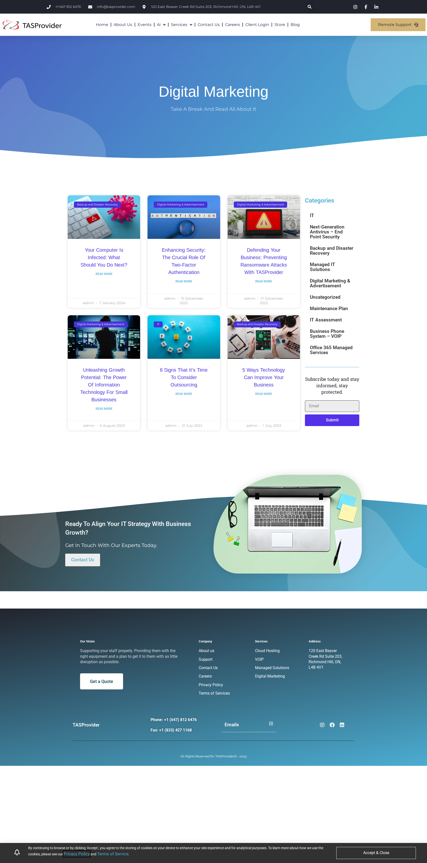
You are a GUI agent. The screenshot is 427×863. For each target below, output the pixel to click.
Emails (232, 724)
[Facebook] (332, 725)
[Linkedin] (342, 725)
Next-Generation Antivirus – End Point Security (327, 232)
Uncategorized (325, 297)
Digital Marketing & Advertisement (330, 283)
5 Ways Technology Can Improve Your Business (263, 377)
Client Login (257, 24)
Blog (295, 24)
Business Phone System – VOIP (327, 333)
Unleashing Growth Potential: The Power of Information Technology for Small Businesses (104, 384)
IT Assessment (326, 320)
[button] (310, 7)
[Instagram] (322, 725)
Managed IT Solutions (322, 267)
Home (102, 24)
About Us (123, 24)
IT (312, 215)
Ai (159, 24)
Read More (104, 274)
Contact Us (209, 24)
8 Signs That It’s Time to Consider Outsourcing (184, 377)
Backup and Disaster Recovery (331, 250)
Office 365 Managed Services (331, 350)
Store (280, 24)
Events (144, 24)
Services (179, 24)
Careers (232, 24)
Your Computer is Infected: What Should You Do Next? (104, 257)
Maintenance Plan (329, 308)
